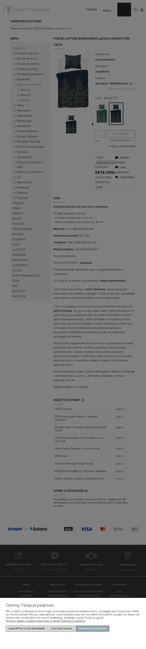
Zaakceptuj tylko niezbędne (27, 628)
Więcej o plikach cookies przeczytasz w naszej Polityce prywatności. (46, 621)
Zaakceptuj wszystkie (92, 628)
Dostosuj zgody (61, 628)
